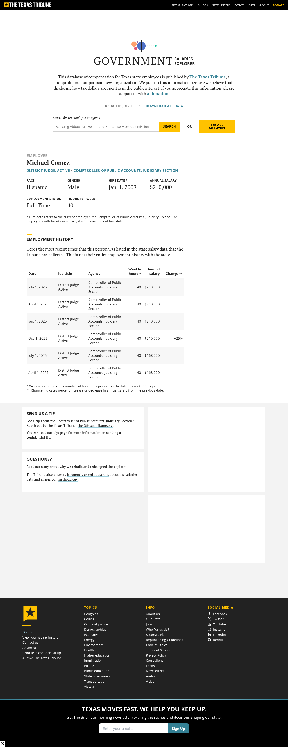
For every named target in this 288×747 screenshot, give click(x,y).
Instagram (220, 629)
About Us (153, 614)
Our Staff (153, 619)
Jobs (149, 624)
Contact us (30, 642)
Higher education (97, 655)
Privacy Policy (156, 655)
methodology (68, 479)
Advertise (29, 647)
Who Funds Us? (157, 629)
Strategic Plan (156, 634)
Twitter (218, 619)
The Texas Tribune (207, 76)
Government (133, 61)
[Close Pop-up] (2, 744)
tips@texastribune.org (95, 425)
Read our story (38, 467)
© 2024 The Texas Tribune (42, 658)
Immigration (93, 660)
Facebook (220, 614)
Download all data (164, 106)
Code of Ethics (156, 645)
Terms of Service (158, 650)
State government (97, 676)
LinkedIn (219, 634)
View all (90, 686)
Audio (150, 676)
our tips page (57, 433)
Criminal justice (96, 624)
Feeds (150, 665)
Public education (96, 671)
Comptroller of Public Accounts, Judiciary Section (126, 170)
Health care (92, 650)
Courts (89, 619)
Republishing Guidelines (164, 640)
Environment (94, 645)
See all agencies (217, 126)
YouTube (219, 624)
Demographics (95, 629)
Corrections (154, 660)
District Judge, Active (48, 170)
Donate (27, 632)
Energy (89, 640)
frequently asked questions (88, 474)
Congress (91, 614)
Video (150, 681)
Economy (91, 634)
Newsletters (155, 671)
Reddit (218, 640)
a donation (158, 93)
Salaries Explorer (184, 61)
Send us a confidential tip (41, 653)
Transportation (95, 681)
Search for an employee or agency (76, 118)
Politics (89, 665)
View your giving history (40, 637)
